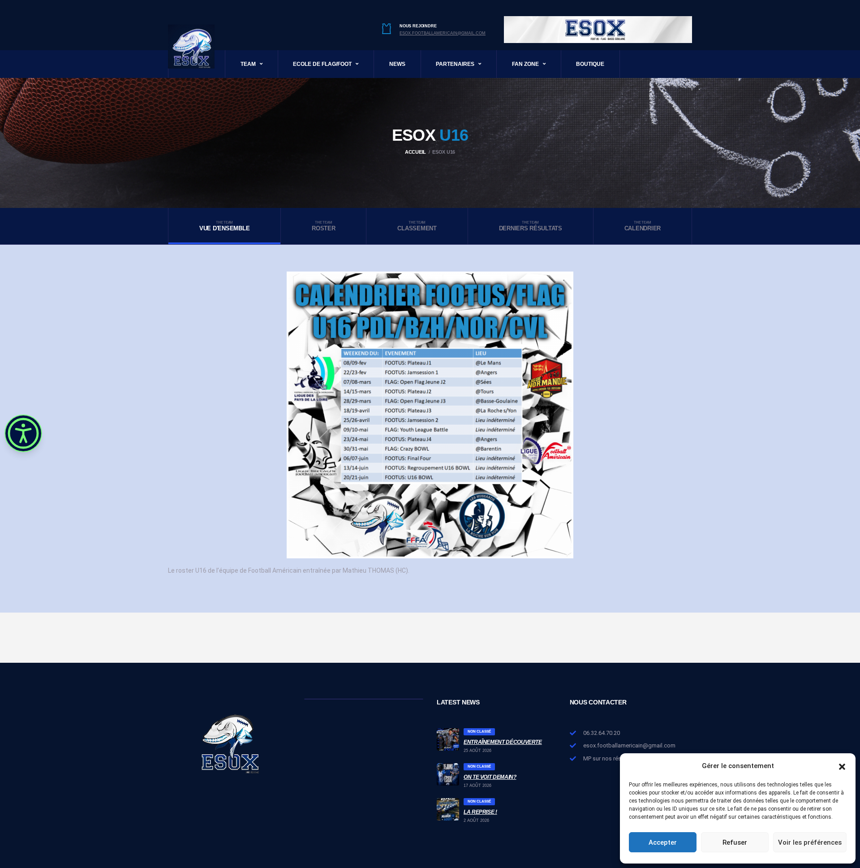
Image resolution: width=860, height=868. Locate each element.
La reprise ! (480, 812)
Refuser (734, 842)
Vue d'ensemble (224, 226)
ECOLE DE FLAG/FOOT (322, 64)
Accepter (663, 842)
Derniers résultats (530, 226)
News (397, 64)
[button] (842, 765)
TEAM (248, 64)
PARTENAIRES (455, 64)
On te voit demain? (490, 777)
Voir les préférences (810, 842)
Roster (323, 226)
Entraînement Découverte (503, 742)
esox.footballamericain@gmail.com (443, 33)
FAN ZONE (525, 64)
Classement (416, 226)
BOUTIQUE (590, 64)
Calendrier (642, 226)
